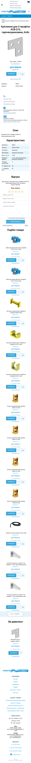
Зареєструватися (7, 225)
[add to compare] (23, 74)
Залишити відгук (16, 256)
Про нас (15, 679)
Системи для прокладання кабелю (15, 700)
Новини (15, 681)
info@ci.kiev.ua (17, 754)
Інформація (15, 684)
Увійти (26, 225)
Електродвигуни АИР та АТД (15, 710)
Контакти (15, 692)
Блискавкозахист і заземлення (15, 708)
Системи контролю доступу (15, 705)
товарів (16, 614)
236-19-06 (13, 3)
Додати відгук (14, 79)
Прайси (15, 687)
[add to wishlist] (18, 74)
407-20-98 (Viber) (15, 5)
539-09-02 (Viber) (15, 8)
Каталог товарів (7, 16)
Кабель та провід (15, 703)
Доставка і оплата (15, 690)
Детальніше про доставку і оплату (11, 121)
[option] (15, 46)
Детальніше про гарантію (9, 112)
